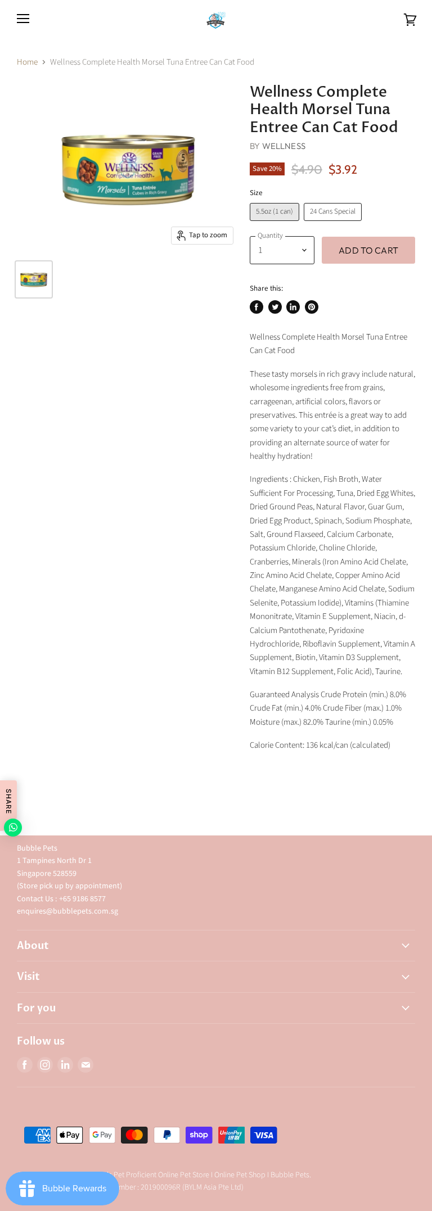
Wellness (283, 146)
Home (27, 62)
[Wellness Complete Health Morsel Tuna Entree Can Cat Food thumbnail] (34, 279)
